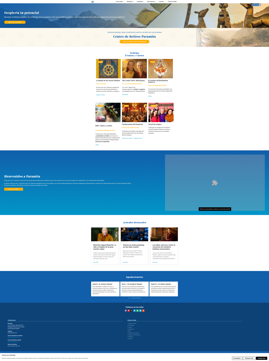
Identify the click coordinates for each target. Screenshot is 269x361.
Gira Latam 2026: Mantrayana (133, 81)
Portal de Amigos (172, 1)
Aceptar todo (261, 358)
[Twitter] (134, 310)
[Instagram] (131, 310)
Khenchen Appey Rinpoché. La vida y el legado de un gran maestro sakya (104, 247)
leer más (95, 262)
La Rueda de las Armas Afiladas (108, 81)
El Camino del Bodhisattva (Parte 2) (158, 81)
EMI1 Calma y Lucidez (103, 126)
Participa (161, 1)
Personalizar (236, 358)
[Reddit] (143, 310)
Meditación (130, 1)
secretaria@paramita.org (14, 337)
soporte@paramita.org (13, 341)
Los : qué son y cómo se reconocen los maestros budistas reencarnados (164, 247)
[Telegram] (140, 310)
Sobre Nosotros (151, 1)
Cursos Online (119, 1)
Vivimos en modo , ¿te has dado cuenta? (133, 246)
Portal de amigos (154, 124)
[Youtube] (128, 310)
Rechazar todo (249, 358)
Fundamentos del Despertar (132, 124)
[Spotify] (137, 310)
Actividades (140, 1)
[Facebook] (125, 310)
